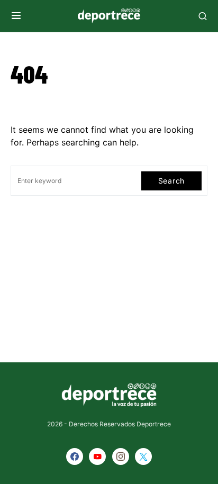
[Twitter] (143, 456)
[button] (16, 16)
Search (171, 180)
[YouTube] (97, 456)
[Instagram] (120, 456)
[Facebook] (74, 456)
